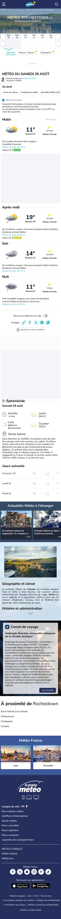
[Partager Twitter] (36, 322)
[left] (3, 40)
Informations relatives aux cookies (19, 900)
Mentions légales (17, 896)
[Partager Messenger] (42, 322)
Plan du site (46, 896)
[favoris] (51, 17)
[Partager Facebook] (30, 322)
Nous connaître (10, 825)
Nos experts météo (13, 811)
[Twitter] (20, 872)
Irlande (9, 10)
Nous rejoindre (10, 830)
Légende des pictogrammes (18, 839)
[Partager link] (24, 322)
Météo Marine (9, 853)
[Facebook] (13, 872)
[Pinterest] (41, 872)
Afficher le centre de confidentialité (43, 905)
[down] (30, 613)
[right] (58, 40)
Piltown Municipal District (34, 10)
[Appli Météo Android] (40, 886)
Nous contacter (10, 835)
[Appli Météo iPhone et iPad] (20, 886)
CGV (36, 896)
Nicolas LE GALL (29, 78)
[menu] (4, 4)
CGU (29, 896)
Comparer (46, 52)
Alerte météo (9, 820)
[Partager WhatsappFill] (48, 322)
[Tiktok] (48, 872)
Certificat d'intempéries (15, 816)
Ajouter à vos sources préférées (32, 330)
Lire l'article (48, 690)
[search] (56, 4)
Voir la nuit (51, 119)
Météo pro (7, 858)
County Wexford (18, 10)
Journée (11, 52)
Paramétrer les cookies (15, 905)
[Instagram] (34, 872)
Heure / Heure (26, 52)
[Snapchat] (27, 872)
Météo (3, 10)
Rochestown (49, 10)
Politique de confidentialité (48, 900)
